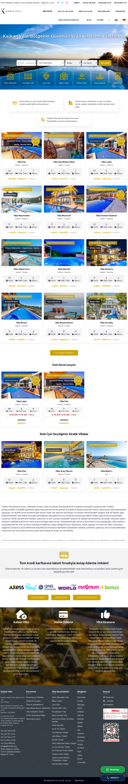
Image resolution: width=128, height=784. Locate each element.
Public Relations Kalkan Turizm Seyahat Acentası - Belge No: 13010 (27, 3)
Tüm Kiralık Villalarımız (64, 353)
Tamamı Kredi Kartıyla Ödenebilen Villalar (60, 759)
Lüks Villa (56, 705)
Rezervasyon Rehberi (35, 697)
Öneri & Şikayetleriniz (35, 705)
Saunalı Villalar (58, 740)
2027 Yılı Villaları (65, 11)
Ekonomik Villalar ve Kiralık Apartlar (63, 720)
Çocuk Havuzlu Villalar (61, 747)
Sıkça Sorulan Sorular (68, 20)
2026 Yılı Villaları (58, 729)
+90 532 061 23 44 (104, 3)
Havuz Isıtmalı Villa (59, 715)
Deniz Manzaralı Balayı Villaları (64, 743)
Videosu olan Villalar (60, 754)
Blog (89, 20)
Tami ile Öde (60, 597)
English (116, 20)
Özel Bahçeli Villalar (60, 732)
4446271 (77, 3)
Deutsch (124, 20)
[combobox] (50, 63)
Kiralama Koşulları (33, 701)
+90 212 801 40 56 (8, 740)
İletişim (100, 20)
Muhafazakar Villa (59, 712)
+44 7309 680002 (8, 743)
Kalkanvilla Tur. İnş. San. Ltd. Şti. (58, 780)
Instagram (109, 705)
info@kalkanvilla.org (9, 746)
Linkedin (109, 701)
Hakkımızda (120, 11)
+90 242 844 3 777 (120, 3)
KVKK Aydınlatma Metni (35, 715)
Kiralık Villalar (85, 11)
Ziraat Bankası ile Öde (87, 597)
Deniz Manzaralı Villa (60, 697)
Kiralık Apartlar (57, 725)
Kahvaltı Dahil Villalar (60, 764)
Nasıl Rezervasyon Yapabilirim (38, 708)
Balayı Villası (57, 701)
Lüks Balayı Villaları (59, 736)
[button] (82, 146)
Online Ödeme (38, 597)
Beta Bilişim (79, 780)
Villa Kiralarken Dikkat (34, 712)
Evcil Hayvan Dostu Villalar (62, 750)
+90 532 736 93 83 (88, 3)
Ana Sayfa (47, 11)
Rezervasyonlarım (33, 719)
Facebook (109, 697)
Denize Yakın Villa (59, 708)
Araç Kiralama (104, 11)
